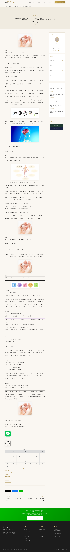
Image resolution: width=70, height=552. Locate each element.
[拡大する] (31, 167)
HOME (30, 2)
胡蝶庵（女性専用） (56, 125)
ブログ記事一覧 (27, 531)
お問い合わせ (26, 536)
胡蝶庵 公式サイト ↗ (43, 531)
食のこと (7, 480)
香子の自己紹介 (27, 534)
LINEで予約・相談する (36, 518)
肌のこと (7, 478)
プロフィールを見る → (56, 50)
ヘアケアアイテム (8, 472)
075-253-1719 (58, 534)
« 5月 (24, 468)
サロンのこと (10, 6)
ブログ (34, 2)
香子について (49, 2)
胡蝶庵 (39, 2)
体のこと (7, 474)
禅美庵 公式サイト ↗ (43, 536)
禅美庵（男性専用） (56, 128)
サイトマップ (26, 538)
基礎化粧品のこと (8, 476)
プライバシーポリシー (28, 540)
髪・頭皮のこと (8, 482)
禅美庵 (44, 2)
